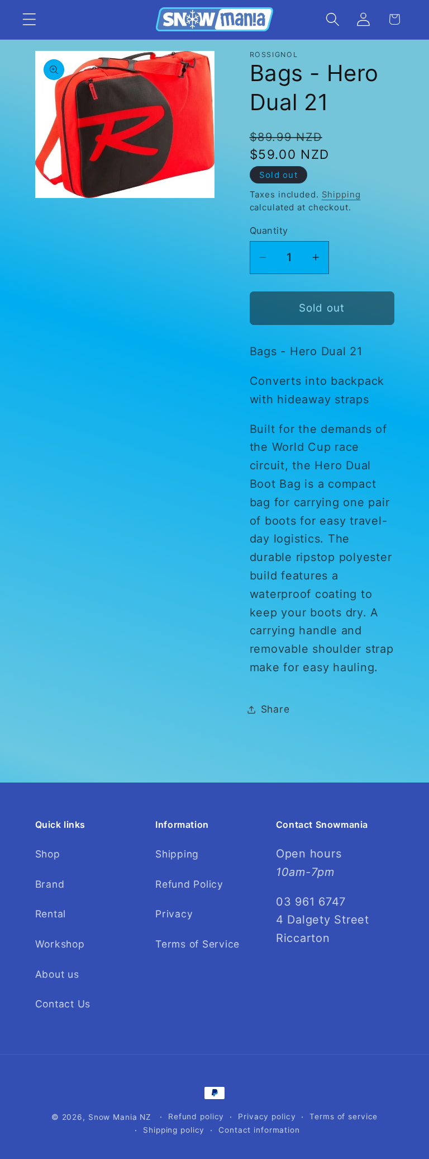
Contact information (259, 1129)
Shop (47, 854)
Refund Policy (189, 884)
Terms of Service (197, 944)
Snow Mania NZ (119, 1117)
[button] (29, 19)
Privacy (174, 914)
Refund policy (196, 1116)
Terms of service (343, 1116)
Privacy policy (266, 1116)
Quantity (269, 230)
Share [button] (275, 709)
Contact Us (63, 1004)
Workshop (60, 944)
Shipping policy (173, 1129)
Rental (50, 914)
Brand (50, 884)
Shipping (341, 194)
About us (57, 974)
